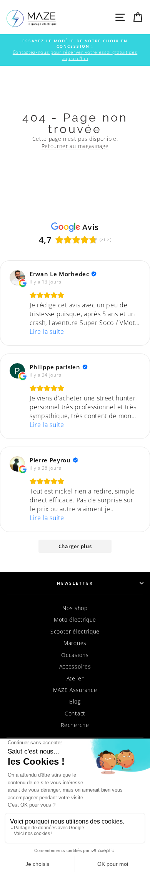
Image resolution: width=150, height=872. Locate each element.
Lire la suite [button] (47, 331)
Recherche (75, 725)
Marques (75, 643)
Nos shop (74, 608)
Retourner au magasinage (75, 146)
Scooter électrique (75, 631)
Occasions (74, 655)
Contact (75, 713)
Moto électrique (75, 619)
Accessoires (75, 666)
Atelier (75, 678)
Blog (75, 701)
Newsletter (75, 583)
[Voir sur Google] (17, 277)
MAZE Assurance (75, 690)
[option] (75, 50)
